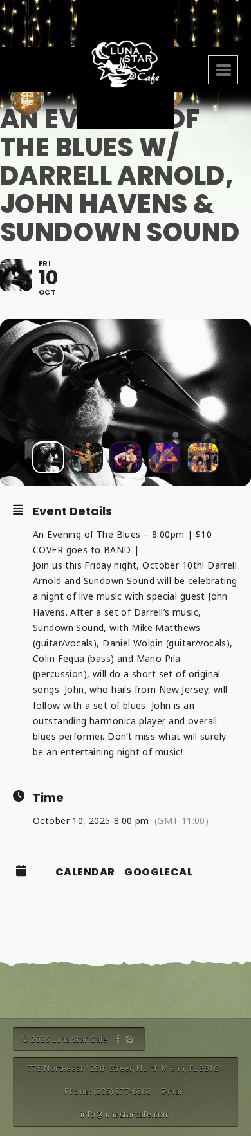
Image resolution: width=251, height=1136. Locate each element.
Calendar (85, 872)
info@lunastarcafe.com (125, 1114)
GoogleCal (158, 872)
